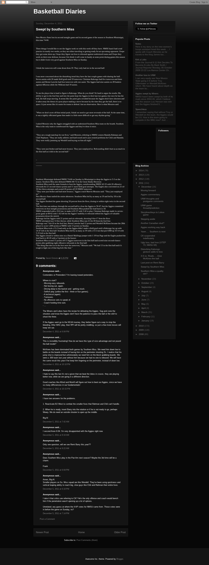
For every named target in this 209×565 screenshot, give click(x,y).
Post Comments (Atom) (87, 540)
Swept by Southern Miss (152, 267)
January (145, 320)
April (143, 308)
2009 (141, 330)
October (145, 283)
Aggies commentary (150, 194)
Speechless (141, 109)
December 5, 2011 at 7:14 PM (56, 513)
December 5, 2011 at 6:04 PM (56, 470)
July (143, 295)
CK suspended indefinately (148, 236)
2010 (141, 326)
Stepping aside (148, 219)
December (146, 186)
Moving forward (148, 190)
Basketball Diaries (60, 11)
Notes (138, 44)
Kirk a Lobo (140, 59)
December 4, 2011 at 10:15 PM (56, 389)
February (146, 316)
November (146, 279)
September (147, 287)
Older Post (120, 532)
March (144, 312)
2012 (141, 179)
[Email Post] (75, 258)
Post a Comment (47, 519)
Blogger (119, 559)
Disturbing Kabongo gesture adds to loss (152, 250)
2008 (141, 334)
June (144, 299)
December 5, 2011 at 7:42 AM (56, 422)
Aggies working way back (153, 227)
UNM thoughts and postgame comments (152, 199)
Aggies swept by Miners (146, 93)
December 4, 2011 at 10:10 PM (56, 364)
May (143, 304)
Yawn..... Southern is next (153, 231)
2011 (141, 183)
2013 (141, 175)
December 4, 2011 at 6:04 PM (56, 331)
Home (81, 532)
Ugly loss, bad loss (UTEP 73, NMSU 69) (153, 243)
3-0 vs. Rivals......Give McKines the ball (151, 257)
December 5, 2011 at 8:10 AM (56, 435)
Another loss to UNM (145, 75)
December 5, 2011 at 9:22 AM (56, 448)
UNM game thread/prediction (150, 206)
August (145, 291)
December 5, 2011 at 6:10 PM (56, 489)
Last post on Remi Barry (152, 262)
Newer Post (42, 532)
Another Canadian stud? (152, 223)
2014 (141, 170)
